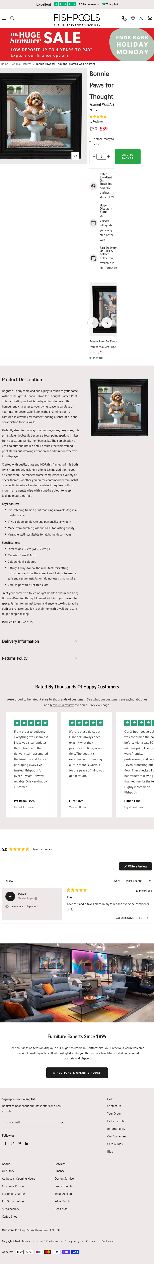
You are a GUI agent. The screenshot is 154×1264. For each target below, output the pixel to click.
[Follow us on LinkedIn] (26, 1143)
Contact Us (114, 1106)
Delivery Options (117, 1121)
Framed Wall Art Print (102, 347)
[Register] (61, 1122)
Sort (117, 881)
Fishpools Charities (14, 1194)
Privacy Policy (72, 1241)
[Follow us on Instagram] (12, 1143)
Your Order (114, 1113)
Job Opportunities (13, 1201)
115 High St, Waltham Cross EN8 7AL (38, 1230)
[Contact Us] (124, 18)
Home (4, 64)
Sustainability (10, 1209)
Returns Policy (116, 1129)
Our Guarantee (116, 1136)
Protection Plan (64, 1186)
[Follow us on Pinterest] (19, 1143)
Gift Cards (61, 1209)
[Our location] (133, 18)
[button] (75, 156)
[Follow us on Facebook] (5, 1143)
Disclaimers (107, 1241)
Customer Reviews (13, 1186)
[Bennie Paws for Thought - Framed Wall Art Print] (116, 309)
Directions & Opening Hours (77, 1072)
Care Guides (115, 1144)
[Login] (141, 18)
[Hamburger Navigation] (4, 18)
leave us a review (62, 705)
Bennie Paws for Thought (105, 341)
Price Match (62, 1201)
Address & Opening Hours (18, 1178)
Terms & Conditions (47, 1241)
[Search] (12, 18)
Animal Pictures (21, 64)
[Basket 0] (150, 18)
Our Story (8, 1171)
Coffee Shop (9, 1216)
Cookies (90, 1241)
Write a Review (139, 867)
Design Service (64, 1178)
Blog (110, 1151)
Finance (60, 1171)
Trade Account (64, 1194)
